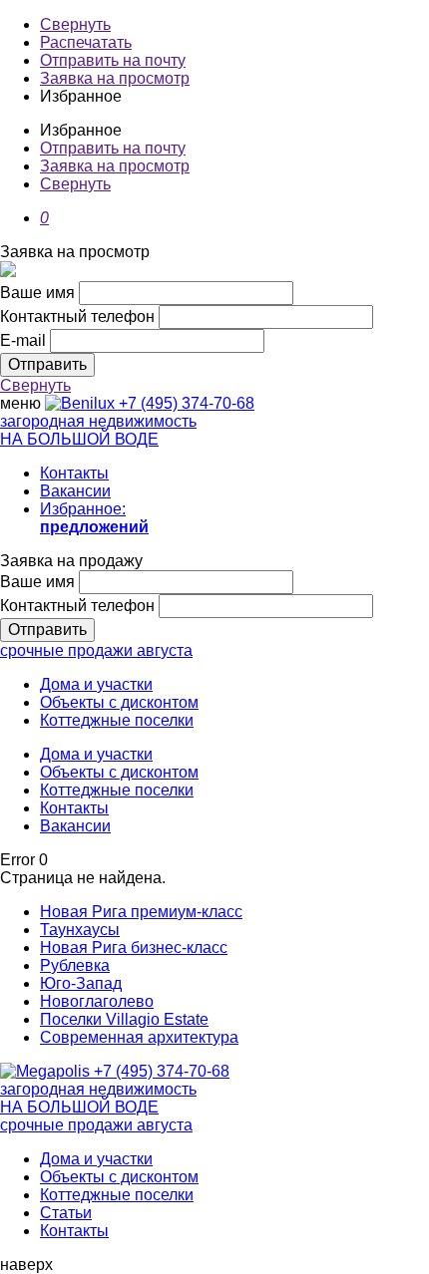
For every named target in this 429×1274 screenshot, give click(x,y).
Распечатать (86, 42)
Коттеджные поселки (117, 720)
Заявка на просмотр (115, 78)
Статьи (66, 1212)
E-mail (23, 340)
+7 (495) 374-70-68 (186, 403)
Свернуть (75, 24)
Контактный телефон (77, 316)
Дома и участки (96, 684)
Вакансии (75, 490)
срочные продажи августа (96, 650)
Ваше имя (37, 292)
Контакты (74, 473)
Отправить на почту (113, 60)
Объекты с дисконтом (119, 702)
